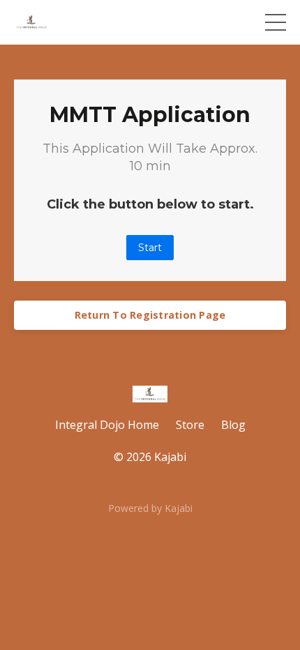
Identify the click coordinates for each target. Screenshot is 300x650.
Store (190, 424)
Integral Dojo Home (107, 424)
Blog (233, 424)
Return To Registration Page (150, 315)
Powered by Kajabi (150, 508)
